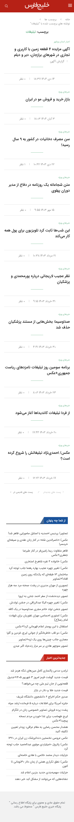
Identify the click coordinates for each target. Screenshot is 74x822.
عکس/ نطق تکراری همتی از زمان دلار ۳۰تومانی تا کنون (39, 763)
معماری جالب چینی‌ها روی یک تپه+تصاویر (43, 639)
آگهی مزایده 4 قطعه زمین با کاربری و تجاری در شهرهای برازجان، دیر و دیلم (42, 52)
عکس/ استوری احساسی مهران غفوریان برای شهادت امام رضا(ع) (38, 617)
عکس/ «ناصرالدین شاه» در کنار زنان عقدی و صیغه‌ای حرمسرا (37, 542)
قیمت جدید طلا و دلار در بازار (51, 690)
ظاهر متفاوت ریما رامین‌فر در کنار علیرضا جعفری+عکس (45, 552)
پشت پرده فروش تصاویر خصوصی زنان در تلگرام (40, 710)
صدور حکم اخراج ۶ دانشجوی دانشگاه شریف (42, 696)
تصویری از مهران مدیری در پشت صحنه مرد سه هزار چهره (38, 587)
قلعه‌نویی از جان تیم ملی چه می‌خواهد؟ (45, 683)
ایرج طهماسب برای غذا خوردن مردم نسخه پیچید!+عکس (43, 718)
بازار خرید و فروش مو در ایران (47, 99)
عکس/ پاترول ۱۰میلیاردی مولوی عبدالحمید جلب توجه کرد (37, 746)
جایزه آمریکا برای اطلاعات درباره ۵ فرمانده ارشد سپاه (38, 703)
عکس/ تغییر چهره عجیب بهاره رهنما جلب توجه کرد (38, 568)
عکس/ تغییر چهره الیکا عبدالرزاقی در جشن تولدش (39, 602)
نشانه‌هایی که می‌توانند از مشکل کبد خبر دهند (41, 779)
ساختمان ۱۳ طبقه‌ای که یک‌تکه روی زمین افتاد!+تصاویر (44, 576)
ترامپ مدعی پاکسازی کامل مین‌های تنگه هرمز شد (39, 670)
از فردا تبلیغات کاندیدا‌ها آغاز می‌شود (42, 413)
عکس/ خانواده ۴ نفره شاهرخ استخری (46, 561)
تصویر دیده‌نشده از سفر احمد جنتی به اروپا (43, 596)
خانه (67, 19)
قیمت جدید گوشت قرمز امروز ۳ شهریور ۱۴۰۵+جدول (37, 677)
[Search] (6, 7)
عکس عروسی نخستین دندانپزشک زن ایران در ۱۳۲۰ (38, 738)
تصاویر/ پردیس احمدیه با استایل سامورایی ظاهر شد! (38, 533)
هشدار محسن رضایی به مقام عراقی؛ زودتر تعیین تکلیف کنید (39, 729)
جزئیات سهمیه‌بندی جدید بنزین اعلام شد (44, 772)
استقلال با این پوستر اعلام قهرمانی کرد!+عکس (41, 626)
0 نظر (22, 79)
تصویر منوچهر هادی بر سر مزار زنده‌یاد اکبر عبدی (40, 646)
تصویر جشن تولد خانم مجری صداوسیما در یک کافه (38, 609)
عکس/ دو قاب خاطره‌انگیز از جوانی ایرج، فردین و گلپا (37, 633)
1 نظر (22, 164)
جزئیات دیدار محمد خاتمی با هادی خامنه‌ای (43, 755)
